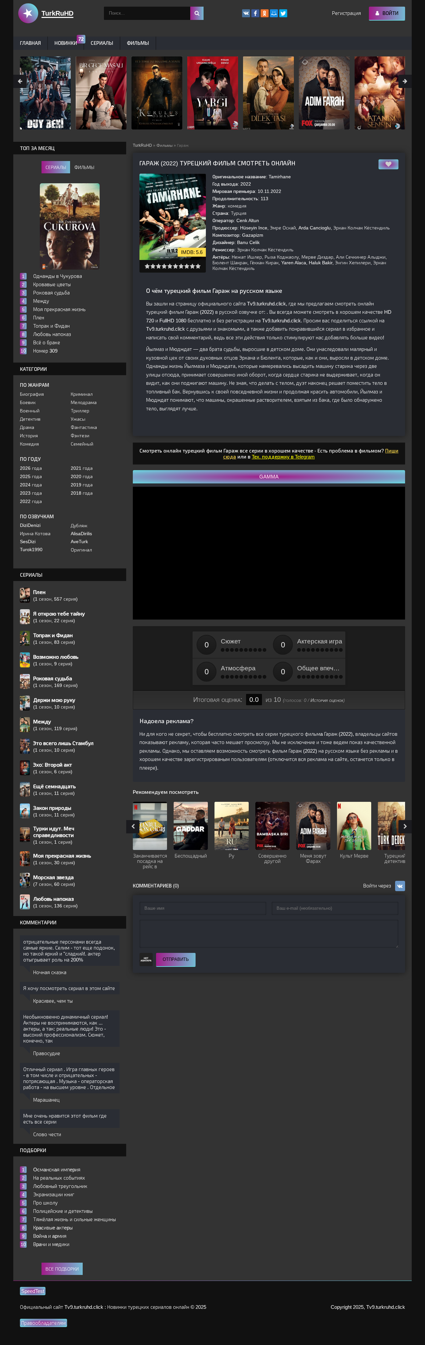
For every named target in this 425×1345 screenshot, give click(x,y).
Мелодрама (84, 402)
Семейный (82, 444)
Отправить (176, 959)
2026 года (31, 468)
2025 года (31, 476)
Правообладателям (43, 1323)
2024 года (31, 484)
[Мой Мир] (274, 13)
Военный (30, 410)
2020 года (82, 476)
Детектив (30, 419)
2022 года (31, 501)
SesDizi (28, 541)
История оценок (326, 700)
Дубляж (79, 525)
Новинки (65, 43)
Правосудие (46, 1053)
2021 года (82, 468)
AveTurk (79, 541)
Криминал (82, 394)
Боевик (28, 402)
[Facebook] (255, 13)
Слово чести (47, 1134)
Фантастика (84, 427)
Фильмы (164, 145)
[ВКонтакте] (246, 13)
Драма (27, 427)
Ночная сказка (49, 972)
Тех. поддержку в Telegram (283, 457)
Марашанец (46, 1100)
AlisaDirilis (81, 533)
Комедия (29, 444)
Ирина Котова (35, 533)
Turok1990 (31, 549)
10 (198, 266)
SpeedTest (32, 1291)
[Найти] (197, 13)
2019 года (82, 484)
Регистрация (346, 13)
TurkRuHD (142, 145)
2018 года (82, 493)
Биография (32, 394)
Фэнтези (80, 435)
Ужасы (78, 419)
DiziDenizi (30, 525)
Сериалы (102, 43)
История (29, 435)
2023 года (31, 493)
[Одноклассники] (265, 13)
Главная (30, 43)
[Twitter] (283, 13)
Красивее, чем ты (53, 1001)
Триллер (80, 410)
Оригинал (81, 549)
